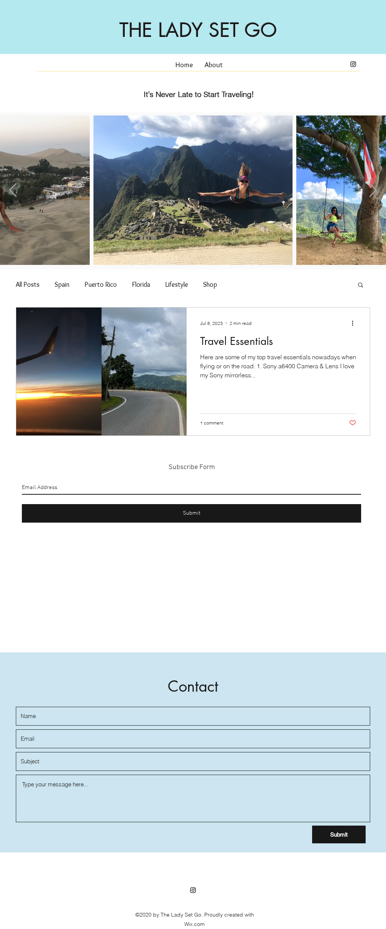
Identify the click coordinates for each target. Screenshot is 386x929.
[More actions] (355, 323)
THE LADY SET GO (198, 30)
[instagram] (353, 64)
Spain (62, 284)
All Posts (28, 284)
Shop (210, 284)
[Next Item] (373, 190)
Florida (141, 284)
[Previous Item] (13, 190)
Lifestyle (176, 284)
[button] (360, 285)
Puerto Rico (100, 284)
